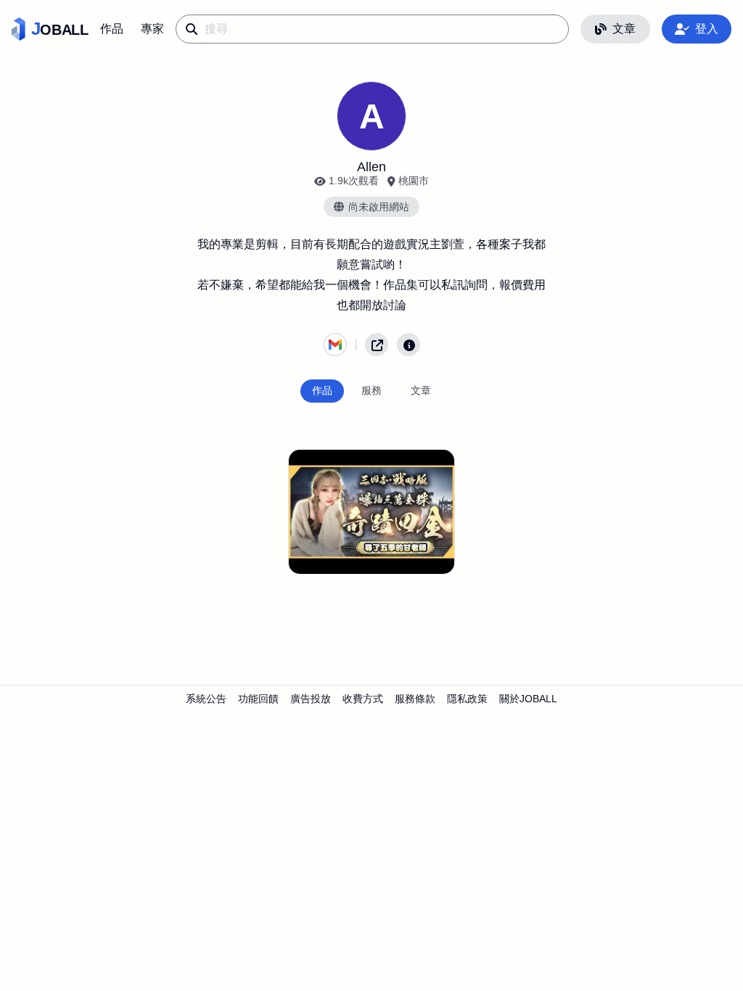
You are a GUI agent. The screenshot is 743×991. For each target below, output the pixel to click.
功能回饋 (258, 698)
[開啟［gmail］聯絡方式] (335, 344)
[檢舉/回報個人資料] (408, 344)
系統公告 (206, 698)
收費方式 (362, 698)
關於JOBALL (528, 698)
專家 (152, 28)
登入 (706, 28)
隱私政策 (467, 698)
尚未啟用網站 (378, 207)
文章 (624, 28)
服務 (371, 390)
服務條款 (415, 698)
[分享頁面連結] (376, 344)
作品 (111, 28)
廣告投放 (310, 698)
